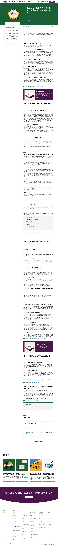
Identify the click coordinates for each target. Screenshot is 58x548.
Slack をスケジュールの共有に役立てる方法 (11, 38)
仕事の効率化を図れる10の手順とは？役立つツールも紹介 (34, 86)
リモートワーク (29, 22)
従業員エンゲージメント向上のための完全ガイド (21, 474)
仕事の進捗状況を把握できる (9, 29)
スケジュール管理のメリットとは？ (10, 24)
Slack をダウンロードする (6, 543)
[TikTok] (54, 505)
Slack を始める (52, 1)
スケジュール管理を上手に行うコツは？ (30, 423)
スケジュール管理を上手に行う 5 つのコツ (11, 35)
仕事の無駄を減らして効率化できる (10, 27)
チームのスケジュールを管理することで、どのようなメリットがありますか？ (36, 427)
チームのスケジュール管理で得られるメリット (12, 36)
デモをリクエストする (45, 1)
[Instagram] (47, 505)
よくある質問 (7, 42)
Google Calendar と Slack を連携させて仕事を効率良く (34, 406)
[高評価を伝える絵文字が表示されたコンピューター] (22, 465)
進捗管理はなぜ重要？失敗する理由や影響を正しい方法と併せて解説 (36, 338)
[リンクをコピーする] (52, 26)
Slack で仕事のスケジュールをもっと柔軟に (32, 400)
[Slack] (5, 2)
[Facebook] (49, 505)
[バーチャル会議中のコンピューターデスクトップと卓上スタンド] (49, 465)
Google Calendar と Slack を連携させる (31, 382)
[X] (51, 505)
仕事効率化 (28, 5)
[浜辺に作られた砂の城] (36, 465)
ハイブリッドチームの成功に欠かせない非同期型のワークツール (35, 475)
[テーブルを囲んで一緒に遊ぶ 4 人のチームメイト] (9, 465)
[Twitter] (48, 26)
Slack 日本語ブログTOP (29, 432)
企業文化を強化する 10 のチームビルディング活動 (9, 474)
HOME (24, 432)
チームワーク (34, 22)
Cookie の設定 (19, 543)
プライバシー (13, 543)
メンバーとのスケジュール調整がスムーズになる (12, 30)
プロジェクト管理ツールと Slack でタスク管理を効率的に (34, 407)
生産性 (35, 432)
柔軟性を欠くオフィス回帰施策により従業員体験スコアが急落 (48, 475)
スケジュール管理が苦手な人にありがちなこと (12, 32)
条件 (16, 543)
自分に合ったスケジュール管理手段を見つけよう (12, 33)
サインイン (39, 1)
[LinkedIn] (51, 26)
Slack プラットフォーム (40, 22)
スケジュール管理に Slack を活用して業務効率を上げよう (12, 40)
